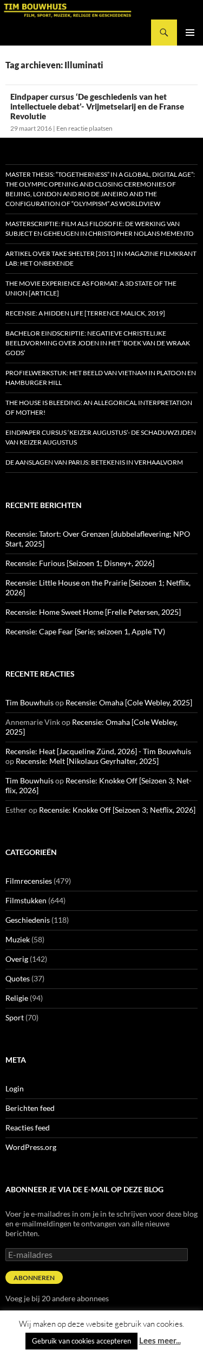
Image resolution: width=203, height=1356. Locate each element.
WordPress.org (30, 1147)
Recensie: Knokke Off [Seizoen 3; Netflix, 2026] (117, 809)
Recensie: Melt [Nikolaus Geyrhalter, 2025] (87, 761)
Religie (16, 997)
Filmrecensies (28, 880)
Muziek (17, 939)
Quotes (17, 978)
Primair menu (190, 33)
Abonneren (34, 1278)
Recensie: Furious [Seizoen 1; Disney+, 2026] (79, 563)
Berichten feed (30, 1108)
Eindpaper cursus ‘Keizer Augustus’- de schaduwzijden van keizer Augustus (100, 437)
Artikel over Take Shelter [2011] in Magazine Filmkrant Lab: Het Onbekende (101, 258)
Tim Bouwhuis (29, 702)
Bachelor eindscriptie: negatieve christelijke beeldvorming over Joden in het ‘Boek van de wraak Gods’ (97, 343)
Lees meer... (160, 1340)
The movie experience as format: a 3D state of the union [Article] (90, 288)
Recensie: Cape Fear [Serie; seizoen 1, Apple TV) (85, 631)
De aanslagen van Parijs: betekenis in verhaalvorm (94, 462)
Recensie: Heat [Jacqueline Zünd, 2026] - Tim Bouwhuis (98, 751)
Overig (16, 958)
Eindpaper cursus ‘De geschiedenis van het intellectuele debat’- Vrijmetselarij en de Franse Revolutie (97, 106)
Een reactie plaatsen (84, 128)
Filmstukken (26, 900)
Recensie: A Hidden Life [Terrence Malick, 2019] (85, 313)
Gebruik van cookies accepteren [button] (81, 1340)
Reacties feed (27, 1127)
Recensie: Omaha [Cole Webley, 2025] (129, 702)
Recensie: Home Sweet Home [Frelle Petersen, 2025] (93, 611)
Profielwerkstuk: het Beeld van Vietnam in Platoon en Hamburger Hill (100, 378)
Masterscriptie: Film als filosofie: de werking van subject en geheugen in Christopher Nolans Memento (99, 228)
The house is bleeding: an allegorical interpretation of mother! (98, 407)
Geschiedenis (27, 919)
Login (14, 1088)
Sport (14, 1017)
